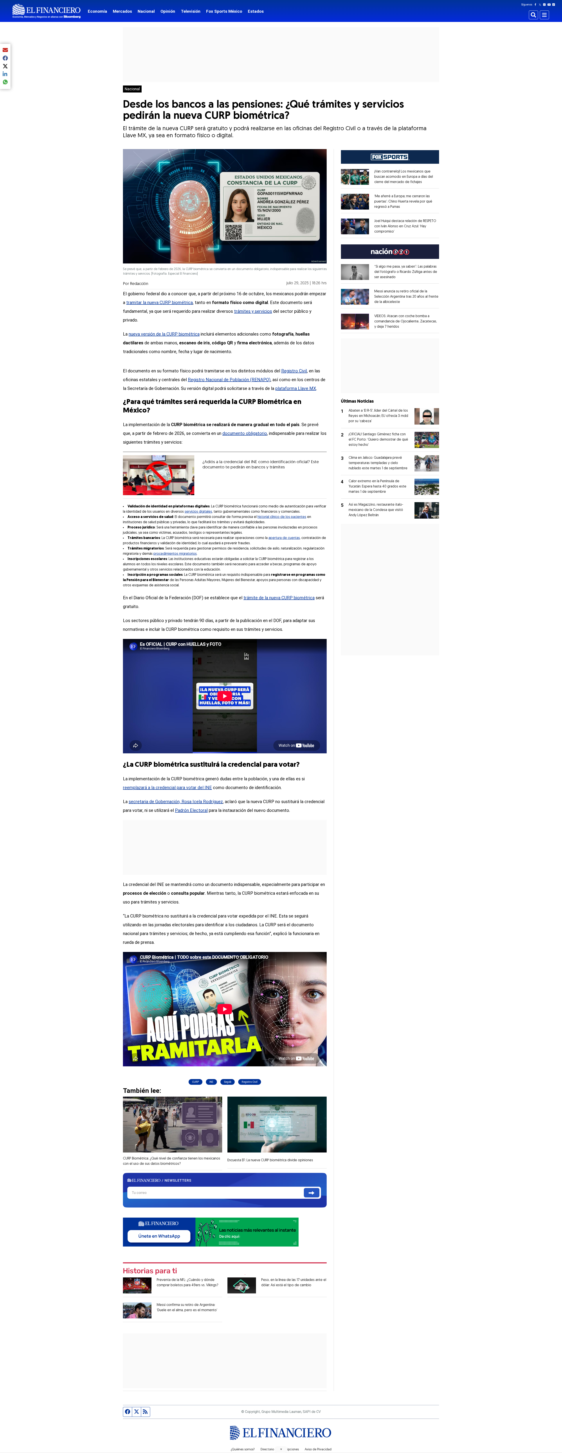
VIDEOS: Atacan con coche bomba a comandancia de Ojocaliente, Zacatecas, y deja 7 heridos (405, 322)
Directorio (267, 1449)
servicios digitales (198, 512)
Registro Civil (294, 370)
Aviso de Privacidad (318, 1449)
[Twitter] (541, 5)
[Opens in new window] (355, 177)
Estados (256, 11)
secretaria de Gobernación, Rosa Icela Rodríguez (176, 801)
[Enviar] (311, 1192)
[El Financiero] (47, 11)
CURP (195, 1081)
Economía (97, 11)
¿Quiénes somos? (243, 1449)
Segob (227, 1081)
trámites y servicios (253, 311)
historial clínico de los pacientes (282, 517)
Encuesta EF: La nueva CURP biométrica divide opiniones (270, 1160)
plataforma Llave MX (295, 388)
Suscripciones (289, 1449)
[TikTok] (554, 5)
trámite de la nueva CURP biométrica (279, 597)
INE (211, 1081)
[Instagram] (545, 5)
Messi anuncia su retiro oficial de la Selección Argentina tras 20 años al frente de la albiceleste (406, 297)
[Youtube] (550, 5)
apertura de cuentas (284, 538)
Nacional (146, 11)
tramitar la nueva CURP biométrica (159, 302)
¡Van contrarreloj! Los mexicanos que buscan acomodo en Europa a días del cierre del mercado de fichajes (403, 177)
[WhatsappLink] (211, 1231)
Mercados (122, 11)
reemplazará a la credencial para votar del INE (167, 787)
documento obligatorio (244, 433)
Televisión (190, 11)
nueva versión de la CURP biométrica (164, 334)
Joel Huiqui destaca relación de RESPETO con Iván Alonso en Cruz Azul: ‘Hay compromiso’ (405, 226)
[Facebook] (536, 5)
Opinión (167, 11)
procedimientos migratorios (175, 554)
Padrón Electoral (191, 810)
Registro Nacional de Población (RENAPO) (229, 379)
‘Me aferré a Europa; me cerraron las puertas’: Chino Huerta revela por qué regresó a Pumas (403, 202)
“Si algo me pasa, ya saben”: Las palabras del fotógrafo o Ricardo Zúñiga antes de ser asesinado (405, 272)
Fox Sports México (224, 11)
